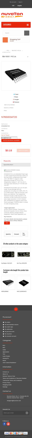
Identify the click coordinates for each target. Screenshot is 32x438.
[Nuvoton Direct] (16, 15)
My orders (7, 322)
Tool (4, 354)
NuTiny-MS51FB (22, 263)
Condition (4, 128)
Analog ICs (6, 358)
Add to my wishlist (9, 105)
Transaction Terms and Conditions (12, 380)
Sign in (20, 2)
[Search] (26, 33)
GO (7, 223)
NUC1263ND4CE (21, 291)
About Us (5, 374)
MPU (4, 347)
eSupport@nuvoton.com (14, 400)
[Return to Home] (3, 50)
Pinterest (16, 102)
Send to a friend (8, 107)
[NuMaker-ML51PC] (8, 254)
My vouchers (8, 334)
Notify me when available (11, 140)
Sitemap (5, 387)
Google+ (16, 99)
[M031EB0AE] (8, 283)
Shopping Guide (7, 385)
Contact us (6, 372)
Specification (8, 165)
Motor (4, 360)
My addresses (9, 329)
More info (7, 161)
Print (5, 110)
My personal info (9, 331)
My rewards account (10, 336)
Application (6, 352)
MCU (8, 50)
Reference (4, 124)
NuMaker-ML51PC (6, 263)
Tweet (16, 94)
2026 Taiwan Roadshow (9, 362)
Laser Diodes (6, 356)
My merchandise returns (11, 324)
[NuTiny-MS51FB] (24, 254)
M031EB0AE (4, 291)
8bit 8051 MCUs (16, 50)
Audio (4, 350)
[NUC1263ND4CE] (24, 283)
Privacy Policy (6, 382)
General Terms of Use (9, 376)
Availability (4, 133)
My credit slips (9, 327)
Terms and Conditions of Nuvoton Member (14, 378)
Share (16, 97)
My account (7, 317)
